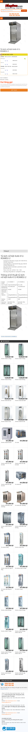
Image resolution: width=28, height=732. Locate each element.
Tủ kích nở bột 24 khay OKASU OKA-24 (20, 631)
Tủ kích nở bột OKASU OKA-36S (6, 673)
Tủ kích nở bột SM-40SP (20, 400)
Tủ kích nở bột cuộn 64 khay (6, 527)
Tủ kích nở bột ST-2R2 (6, 421)
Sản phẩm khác (6, 341)
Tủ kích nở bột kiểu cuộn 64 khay (20, 527)
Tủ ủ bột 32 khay (5, 547)
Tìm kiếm (24, 10)
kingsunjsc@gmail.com (6, 702)
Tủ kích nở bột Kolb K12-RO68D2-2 (9, 336)
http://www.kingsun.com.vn (11, 700)
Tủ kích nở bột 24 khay (6, 379)
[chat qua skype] (25, 58)
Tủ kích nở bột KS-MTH (6, 442)
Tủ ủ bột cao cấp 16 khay (20, 568)
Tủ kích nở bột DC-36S (20, 421)
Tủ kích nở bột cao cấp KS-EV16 (6, 485)
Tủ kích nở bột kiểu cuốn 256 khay (6, 506)
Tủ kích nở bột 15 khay (20, 358)
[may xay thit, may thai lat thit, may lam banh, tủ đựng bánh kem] (14, 6)
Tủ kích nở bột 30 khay (20, 379)
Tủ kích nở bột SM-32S (6, 400)
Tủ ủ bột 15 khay (18, 589)
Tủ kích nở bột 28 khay (6, 610)
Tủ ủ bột (17, 442)
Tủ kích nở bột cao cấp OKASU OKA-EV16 (20, 673)
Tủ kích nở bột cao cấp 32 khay (7, 569)
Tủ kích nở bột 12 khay (6, 358)
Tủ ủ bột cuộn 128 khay (20, 505)
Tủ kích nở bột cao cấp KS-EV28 (20, 464)
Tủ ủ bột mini (18, 484)
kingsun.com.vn (4, 689)
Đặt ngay (14, 90)
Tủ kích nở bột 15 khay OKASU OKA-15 (6, 652)
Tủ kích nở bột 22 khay (20, 610)
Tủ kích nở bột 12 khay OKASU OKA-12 (20, 652)
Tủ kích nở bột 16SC (19, 547)
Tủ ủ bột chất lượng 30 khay (6, 590)
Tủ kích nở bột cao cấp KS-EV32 (6, 464)
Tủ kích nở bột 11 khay (6, 631)
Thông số (6, 251)
